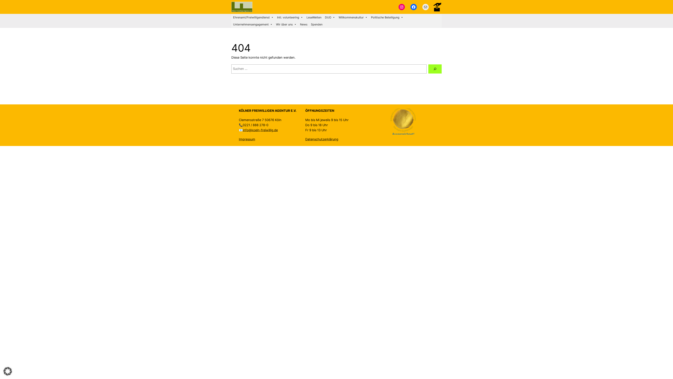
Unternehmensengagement (251, 24)
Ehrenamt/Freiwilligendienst (251, 17)
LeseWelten (314, 17)
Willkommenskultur (351, 17)
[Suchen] (435, 69)
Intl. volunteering (288, 17)
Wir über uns (284, 24)
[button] (7, 371)
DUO (328, 17)
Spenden (316, 24)
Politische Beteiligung (385, 17)
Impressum (247, 139)
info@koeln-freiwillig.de (260, 130)
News (303, 24)
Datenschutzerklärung (321, 139)
